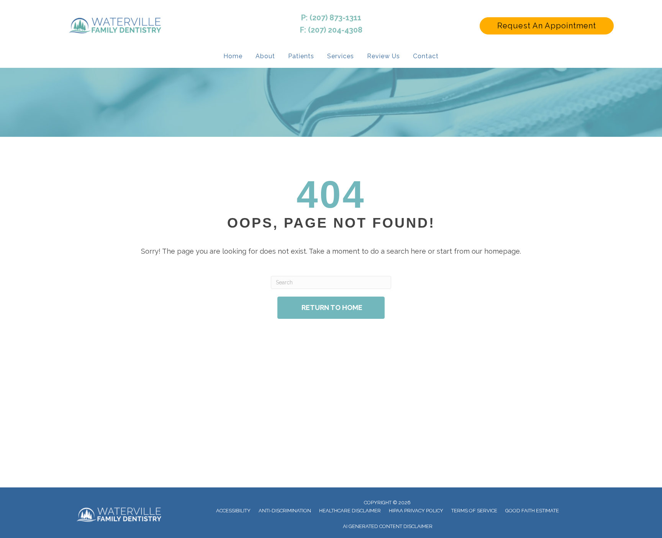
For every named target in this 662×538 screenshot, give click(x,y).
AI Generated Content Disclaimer (388, 526)
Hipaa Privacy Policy (416, 510)
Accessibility (233, 510)
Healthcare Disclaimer (350, 510)
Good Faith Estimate (532, 510)
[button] (547, 25)
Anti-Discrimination (285, 510)
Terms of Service (474, 510)
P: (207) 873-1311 (331, 17)
